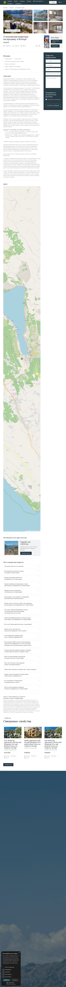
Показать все (8, 764)
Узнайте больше (26, 553)
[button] (38, 1)
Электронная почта (55, 41)
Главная (9, 1)
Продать (22, 1)
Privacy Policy (5, 964)
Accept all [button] (6, 980)
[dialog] (11, 968)
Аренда (29, 1)
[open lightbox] (17, 21)
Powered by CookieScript (11, 984)
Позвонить (55, 46)
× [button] (19, 952)
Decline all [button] (15, 980)
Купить (16, 1)
